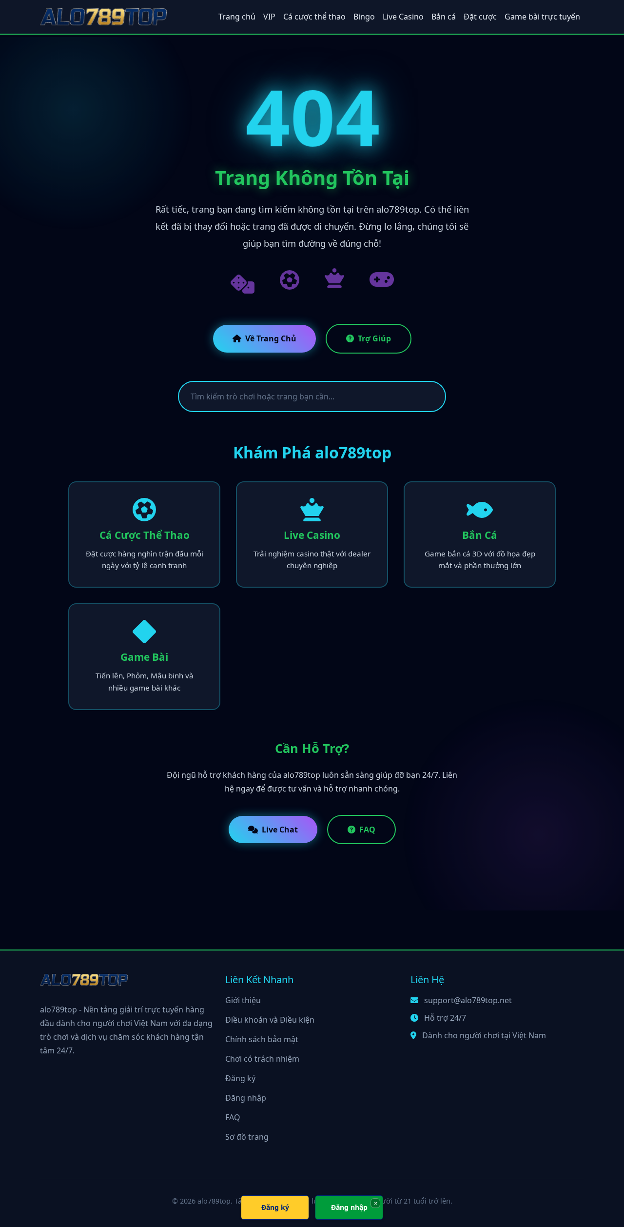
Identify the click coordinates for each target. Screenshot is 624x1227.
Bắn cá (443, 16)
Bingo (364, 16)
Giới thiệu (243, 1000)
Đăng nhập (245, 1097)
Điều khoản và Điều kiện (269, 1019)
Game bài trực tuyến (542, 16)
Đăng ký (240, 1078)
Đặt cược (480, 16)
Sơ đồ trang (247, 1136)
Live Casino (403, 16)
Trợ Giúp (374, 338)
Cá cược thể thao (314, 16)
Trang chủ (236, 16)
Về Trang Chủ (270, 338)
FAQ (367, 829)
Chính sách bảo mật (261, 1039)
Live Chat (280, 829)
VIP (269, 16)
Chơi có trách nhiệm (262, 1058)
